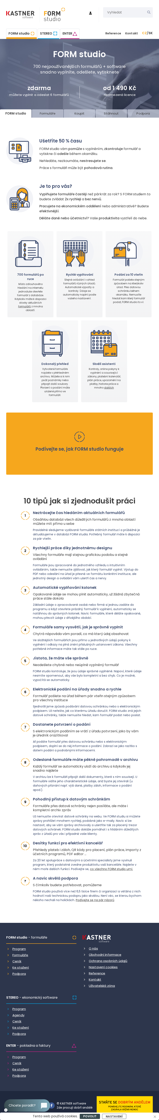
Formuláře (20, 955)
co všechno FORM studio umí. (111, 869)
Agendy (18, 1015)
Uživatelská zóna (102, 986)
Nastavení (114, 1116)
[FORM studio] (52, 14)
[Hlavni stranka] (20, 15)
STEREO (46, 33)
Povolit (89, 1116)
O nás (93, 948)
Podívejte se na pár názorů (95, 900)
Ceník (16, 961)
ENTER (67, 33)
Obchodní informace (105, 954)
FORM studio (19, 33)
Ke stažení (20, 967)
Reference (113, 33)
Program (19, 949)
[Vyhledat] (149, 12)
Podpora (19, 974)
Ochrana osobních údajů (108, 961)
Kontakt (131, 33)
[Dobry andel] (125, 1105)
